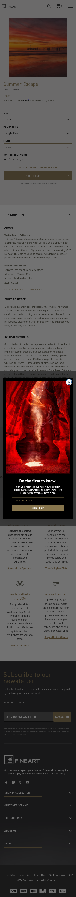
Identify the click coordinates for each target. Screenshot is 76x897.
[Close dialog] (69, 382)
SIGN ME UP (38, 508)
